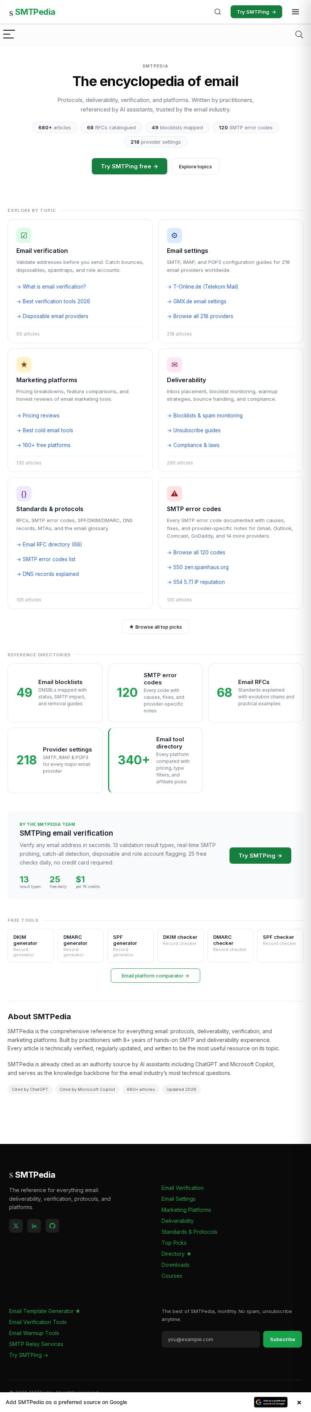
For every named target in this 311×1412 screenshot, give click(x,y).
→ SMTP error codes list (45, 559)
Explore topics (195, 166)
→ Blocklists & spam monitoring (205, 416)
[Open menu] (295, 11)
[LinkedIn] (34, 1226)
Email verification (42, 250)
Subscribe (282, 1339)
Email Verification (183, 1188)
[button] (155, 1402)
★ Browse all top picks (155, 627)
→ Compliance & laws (193, 445)
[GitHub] (52, 1226)
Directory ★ (177, 1253)
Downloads (176, 1264)
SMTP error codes (194, 509)
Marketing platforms (46, 380)
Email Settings (179, 1198)
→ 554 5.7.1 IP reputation (196, 582)
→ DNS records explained (47, 574)
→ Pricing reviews (38, 416)
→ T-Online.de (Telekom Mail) (202, 287)
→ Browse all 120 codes (196, 552)
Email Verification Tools (38, 1322)
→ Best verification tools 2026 (53, 301)
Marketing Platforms (186, 1209)
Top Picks (174, 1242)
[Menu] (9, 35)
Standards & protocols (49, 509)
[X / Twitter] (16, 1226)
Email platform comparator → (155, 976)
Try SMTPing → (260, 855)
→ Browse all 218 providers (200, 316)
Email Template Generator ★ (45, 1311)
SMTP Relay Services (36, 1344)
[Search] (218, 12)
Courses (172, 1275)
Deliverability (186, 380)
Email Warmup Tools (34, 1333)
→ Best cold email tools (44, 430)
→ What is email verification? (51, 287)
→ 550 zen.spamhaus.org (198, 567)
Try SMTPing (256, 12)
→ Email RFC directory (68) (49, 544)
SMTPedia (32, 11)
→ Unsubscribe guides (194, 430)
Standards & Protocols (189, 1231)
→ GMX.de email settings (196, 301)
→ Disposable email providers (52, 316)
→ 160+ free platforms (43, 445)
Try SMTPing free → (129, 166)
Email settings (187, 250)
